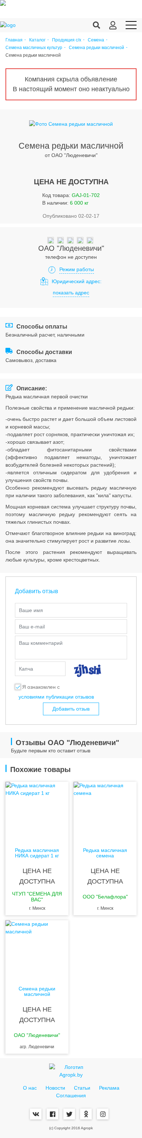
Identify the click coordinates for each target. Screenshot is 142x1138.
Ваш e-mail (32, 627)
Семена (96, 40)
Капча (26, 669)
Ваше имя (31, 610)
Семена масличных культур (33, 47)
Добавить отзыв (71, 709)
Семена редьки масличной (96, 47)
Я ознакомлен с (41, 687)
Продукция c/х (66, 40)
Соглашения (71, 1095)
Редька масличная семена (105, 853)
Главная (14, 40)
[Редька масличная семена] (105, 811)
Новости (55, 1088)
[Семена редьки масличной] (36, 949)
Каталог (37, 40)
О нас (30, 1088)
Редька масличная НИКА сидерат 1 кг (37, 853)
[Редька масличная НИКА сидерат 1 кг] (36, 811)
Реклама (109, 1088)
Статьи (82, 1088)
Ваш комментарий (41, 643)
